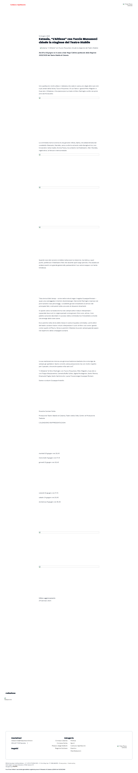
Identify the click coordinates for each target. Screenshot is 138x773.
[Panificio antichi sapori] (69, 187)
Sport (73, 743)
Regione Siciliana (61, 748)
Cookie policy (71, 763)
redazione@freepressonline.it (21, 740)
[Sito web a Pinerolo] (15, 766)
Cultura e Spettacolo (18, 5)
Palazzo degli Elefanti (59, 746)
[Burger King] (69, 567)
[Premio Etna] (69, 227)
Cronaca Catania (61, 740)
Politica (73, 740)
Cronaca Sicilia (62, 743)
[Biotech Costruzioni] (69, 98)
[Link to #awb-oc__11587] (5, 5)
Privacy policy (62, 763)
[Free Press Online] (127, 4)
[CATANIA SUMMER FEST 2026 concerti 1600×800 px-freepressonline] (69, 155)
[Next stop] (69, 532)
